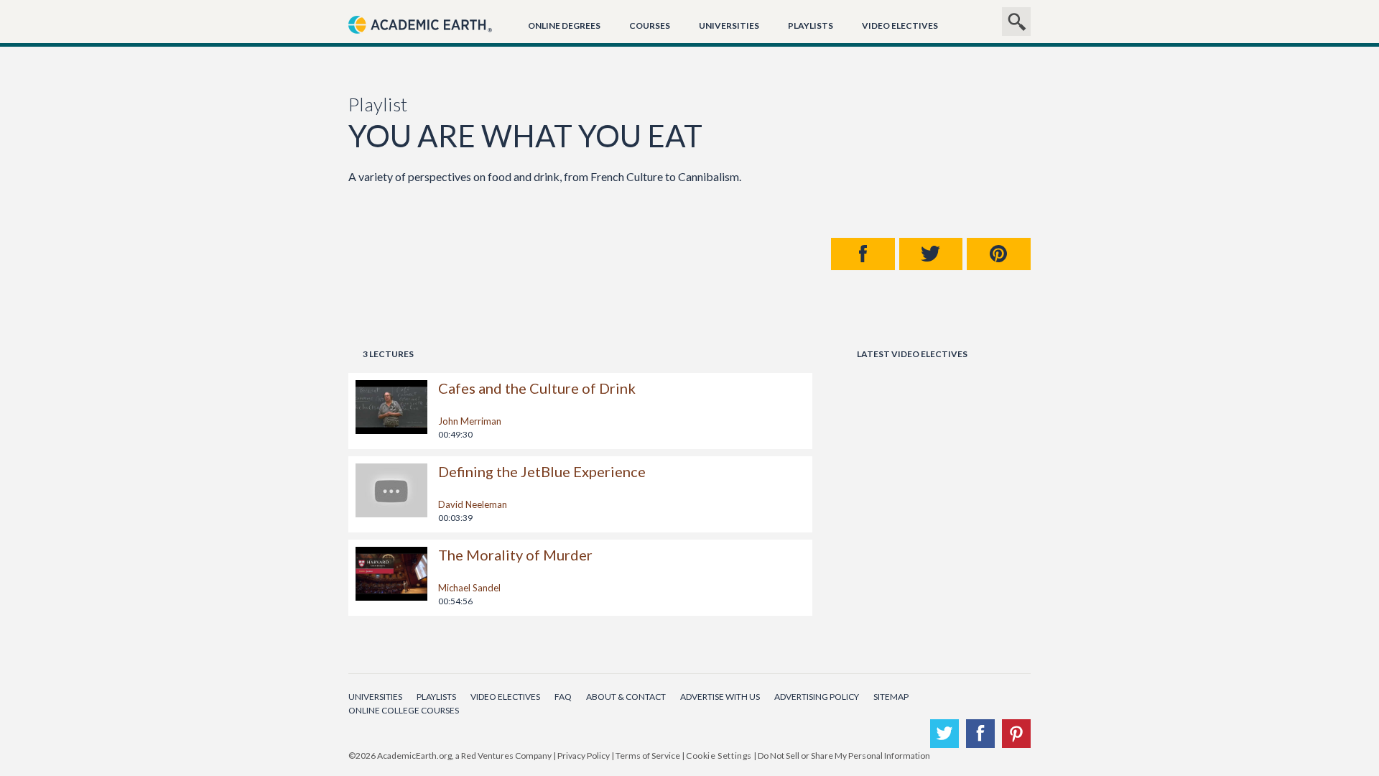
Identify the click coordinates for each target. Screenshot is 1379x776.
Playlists (810, 25)
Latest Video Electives (912, 353)
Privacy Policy (583, 755)
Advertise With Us (720, 696)
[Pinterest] (1016, 733)
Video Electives (900, 25)
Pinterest (999, 254)
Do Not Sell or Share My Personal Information (844, 755)
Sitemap (891, 696)
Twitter (931, 254)
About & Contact (626, 696)
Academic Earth (420, 41)
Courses (649, 25)
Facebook (863, 254)
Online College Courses (403, 710)
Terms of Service (648, 755)
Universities (729, 25)
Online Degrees (564, 25)
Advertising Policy (816, 696)
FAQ (563, 696)
